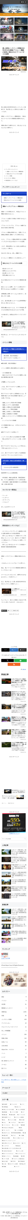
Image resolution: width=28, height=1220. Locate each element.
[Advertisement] (14, 90)
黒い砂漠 (16, 610)
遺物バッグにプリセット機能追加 (15, 171)
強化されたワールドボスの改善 (14, 173)
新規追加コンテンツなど (12, 180)
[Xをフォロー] (7, 660)
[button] (22, 650)
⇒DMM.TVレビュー (14, 833)
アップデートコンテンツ (12, 169)
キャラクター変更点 (10, 178)
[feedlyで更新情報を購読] (20, 660)
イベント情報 (9, 176)
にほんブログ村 (5, 958)
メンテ (10, 610)
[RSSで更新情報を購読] (14, 664)
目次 (12, 166)
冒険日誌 (5, 610)
